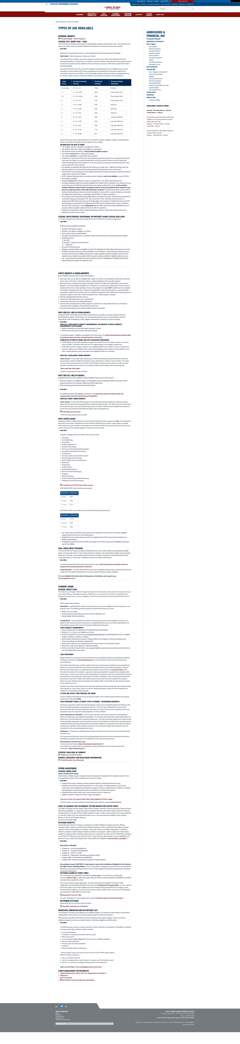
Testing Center (151, 92)
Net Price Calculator (155, 81)
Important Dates (118, 670)
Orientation (150, 95)
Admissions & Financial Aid (156, 33)
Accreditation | (148, 1022)
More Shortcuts (183, 1)
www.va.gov (96, 875)
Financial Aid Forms (155, 90)
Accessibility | (190, 1022)
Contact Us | (139, 1022)
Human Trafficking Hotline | (176, 1022)
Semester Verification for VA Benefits (75, 906)
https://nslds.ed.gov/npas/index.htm (90, 744)
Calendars (149, 1)
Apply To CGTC (113, 8)
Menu (45, 14)
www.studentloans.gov (85, 660)
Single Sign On (141, 1)
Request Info (136, 4)
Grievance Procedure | (160, 1022)
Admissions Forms (154, 64)
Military (143, 4)
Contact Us (190, 4)
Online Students (154, 55)
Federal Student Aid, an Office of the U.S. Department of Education (82, 973)
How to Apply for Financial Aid (158, 72)
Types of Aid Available (155, 74)
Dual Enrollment (152, 67)
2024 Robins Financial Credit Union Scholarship (78, 980)
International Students (155, 58)
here (72, 544)
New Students (153, 46)
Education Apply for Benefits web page (109, 898)
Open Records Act (188, 1024)
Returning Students (155, 49)
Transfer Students (154, 53)
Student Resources (153, 4)
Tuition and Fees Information (70, 368)
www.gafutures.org (67, 578)
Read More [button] (63, 49)
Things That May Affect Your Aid (158, 85)
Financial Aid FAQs (154, 83)
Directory (182, 4)
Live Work (175, 4)
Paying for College (154, 100)
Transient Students (154, 51)
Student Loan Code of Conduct (71, 755)
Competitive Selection (155, 62)
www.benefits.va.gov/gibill (117, 838)
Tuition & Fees (151, 97)
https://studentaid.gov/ (76, 748)
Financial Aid (63, 21)
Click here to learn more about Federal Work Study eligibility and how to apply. (86, 799)
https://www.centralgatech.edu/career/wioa (85, 967)
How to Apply (151, 44)
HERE (79, 699)
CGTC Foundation (66, 978)
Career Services (115, 802)
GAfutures (63, 975)
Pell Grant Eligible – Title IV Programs (72, 39)
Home (57, 21)
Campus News (60, 1016)
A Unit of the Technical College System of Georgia (168, 1017)
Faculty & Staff (165, 4)
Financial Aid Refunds (155, 78)
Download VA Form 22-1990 (71, 895)
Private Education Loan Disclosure (72, 760)
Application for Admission (155, 41)
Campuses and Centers (63, 1019)
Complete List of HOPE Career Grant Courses (77, 485)
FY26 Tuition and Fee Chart (71, 412)
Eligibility (151, 76)
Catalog (156, 1)
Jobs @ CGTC (164, 1)
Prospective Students (153, 39)
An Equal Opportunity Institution (187, 1017)
